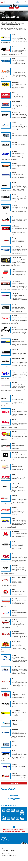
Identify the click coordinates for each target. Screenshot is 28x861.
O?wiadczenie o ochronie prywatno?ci (9, 850)
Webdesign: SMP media (7, 853)
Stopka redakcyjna (5, 848)
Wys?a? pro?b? (14, 783)
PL (2, 2)
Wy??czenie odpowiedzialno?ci (8, 852)
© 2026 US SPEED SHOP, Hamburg (9, 855)
